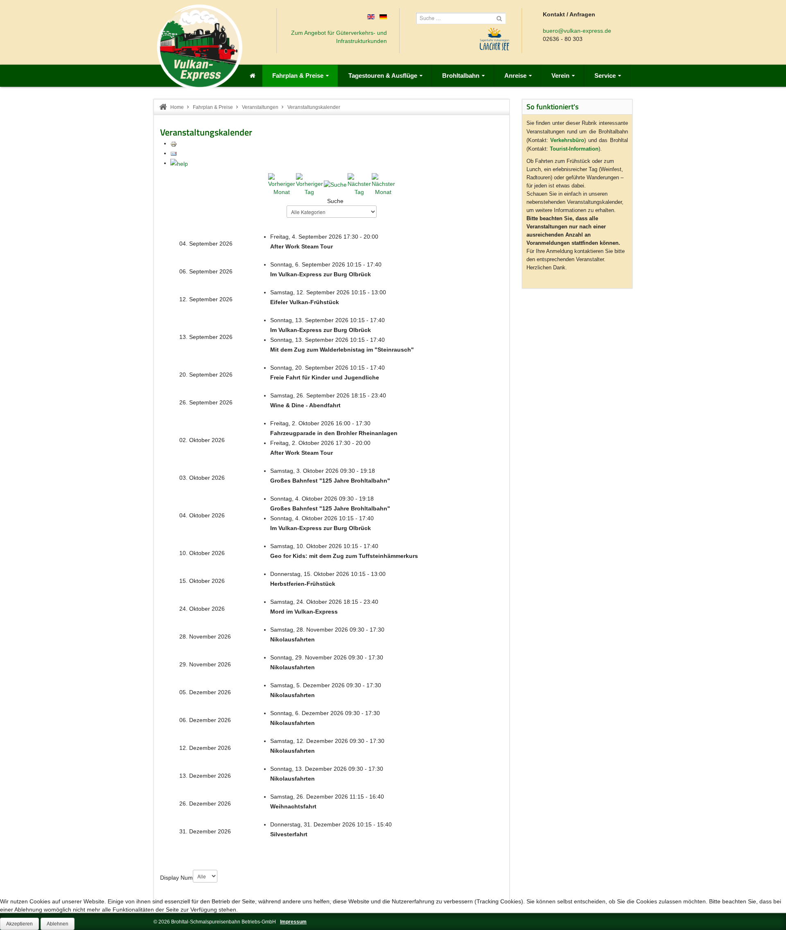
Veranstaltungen (260, 107)
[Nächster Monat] (383, 184)
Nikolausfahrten (292, 639)
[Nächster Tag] (359, 184)
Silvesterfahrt (288, 834)
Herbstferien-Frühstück (302, 583)
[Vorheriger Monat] (281, 184)
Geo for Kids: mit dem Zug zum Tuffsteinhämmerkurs (344, 556)
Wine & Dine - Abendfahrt (305, 405)
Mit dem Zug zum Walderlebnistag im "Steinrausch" (342, 349)
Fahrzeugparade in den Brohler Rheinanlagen (334, 433)
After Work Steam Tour (301, 246)
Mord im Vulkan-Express (304, 611)
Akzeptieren (19, 924)
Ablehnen (57, 924)
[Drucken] (173, 143)
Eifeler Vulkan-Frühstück (304, 302)
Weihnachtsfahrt (293, 806)
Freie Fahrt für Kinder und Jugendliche (324, 377)
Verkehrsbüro (567, 140)
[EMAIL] (173, 153)
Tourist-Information (574, 149)
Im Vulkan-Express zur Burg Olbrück (320, 274)
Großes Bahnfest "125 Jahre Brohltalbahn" (330, 480)
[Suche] (335, 184)
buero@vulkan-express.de (577, 30)
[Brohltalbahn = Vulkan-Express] (200, 47)
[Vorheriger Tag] (309, 184)
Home (177, 107)
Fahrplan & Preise (213, 107)
